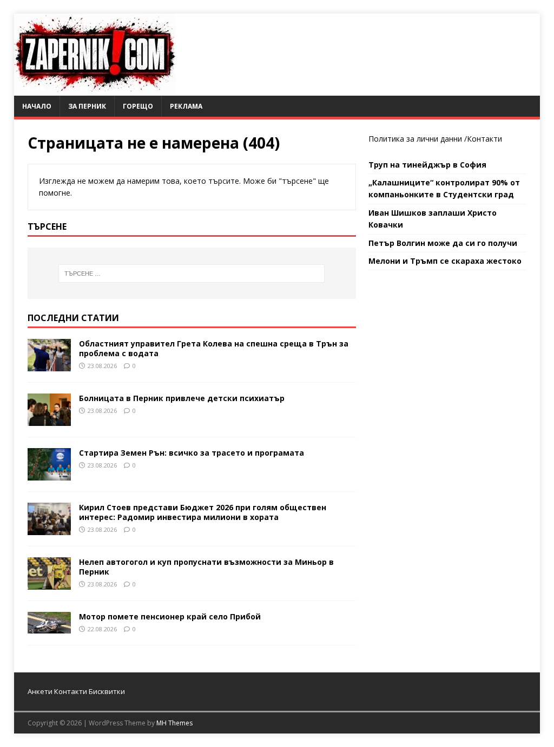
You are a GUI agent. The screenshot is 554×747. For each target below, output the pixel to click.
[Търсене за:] (192, 273)
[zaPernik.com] (95, 89)
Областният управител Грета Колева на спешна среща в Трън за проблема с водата (213, 348)
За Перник (87, 106)
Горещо (138, 106)
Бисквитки (107, 691)
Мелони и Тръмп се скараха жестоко (445, 261)
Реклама (186, 106)
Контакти (484, 139)
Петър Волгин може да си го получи (442, 243)
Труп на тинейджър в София (427, 164)
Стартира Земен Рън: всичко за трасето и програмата (191, 453)
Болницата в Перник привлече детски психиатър (182, 398)
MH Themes (174, 723)
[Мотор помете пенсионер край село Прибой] (49, 627)
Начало (36, 106)
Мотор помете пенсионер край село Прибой (170, 616)
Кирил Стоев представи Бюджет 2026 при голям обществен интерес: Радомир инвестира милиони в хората (202, 512)
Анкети (40, 691)
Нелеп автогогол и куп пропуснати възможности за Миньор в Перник (206, 567)
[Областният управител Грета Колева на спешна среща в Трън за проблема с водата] (49, 364)
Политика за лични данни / (417, 139)
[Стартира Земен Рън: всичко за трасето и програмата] (49, 474)
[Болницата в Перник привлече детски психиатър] (49, 420)
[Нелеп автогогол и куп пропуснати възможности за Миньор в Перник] (49, 583)
